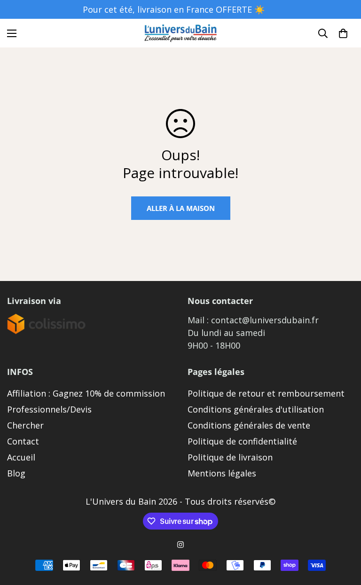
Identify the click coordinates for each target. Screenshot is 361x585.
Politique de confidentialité (242, 441)
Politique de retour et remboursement (266, 393)
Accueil (21, 457)
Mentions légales (222, 473)
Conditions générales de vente (249, 425)
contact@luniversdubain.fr (265, 320)
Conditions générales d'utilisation (256, 409)
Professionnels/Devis (49, 409)
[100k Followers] (180, 544)
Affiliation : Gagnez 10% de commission (86, 393)
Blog (16, 473)
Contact (23, 441)
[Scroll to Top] (342, 534)
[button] (343, 33)
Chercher (25, 425)
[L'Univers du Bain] (180, 33)
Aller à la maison (181, 208)
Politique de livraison (230, 457)
